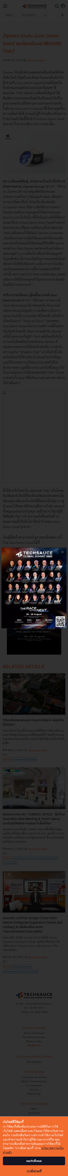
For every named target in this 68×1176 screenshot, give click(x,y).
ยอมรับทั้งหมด (34, 1160)
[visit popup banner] (34, 588)
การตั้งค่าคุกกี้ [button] (34, 1170)
